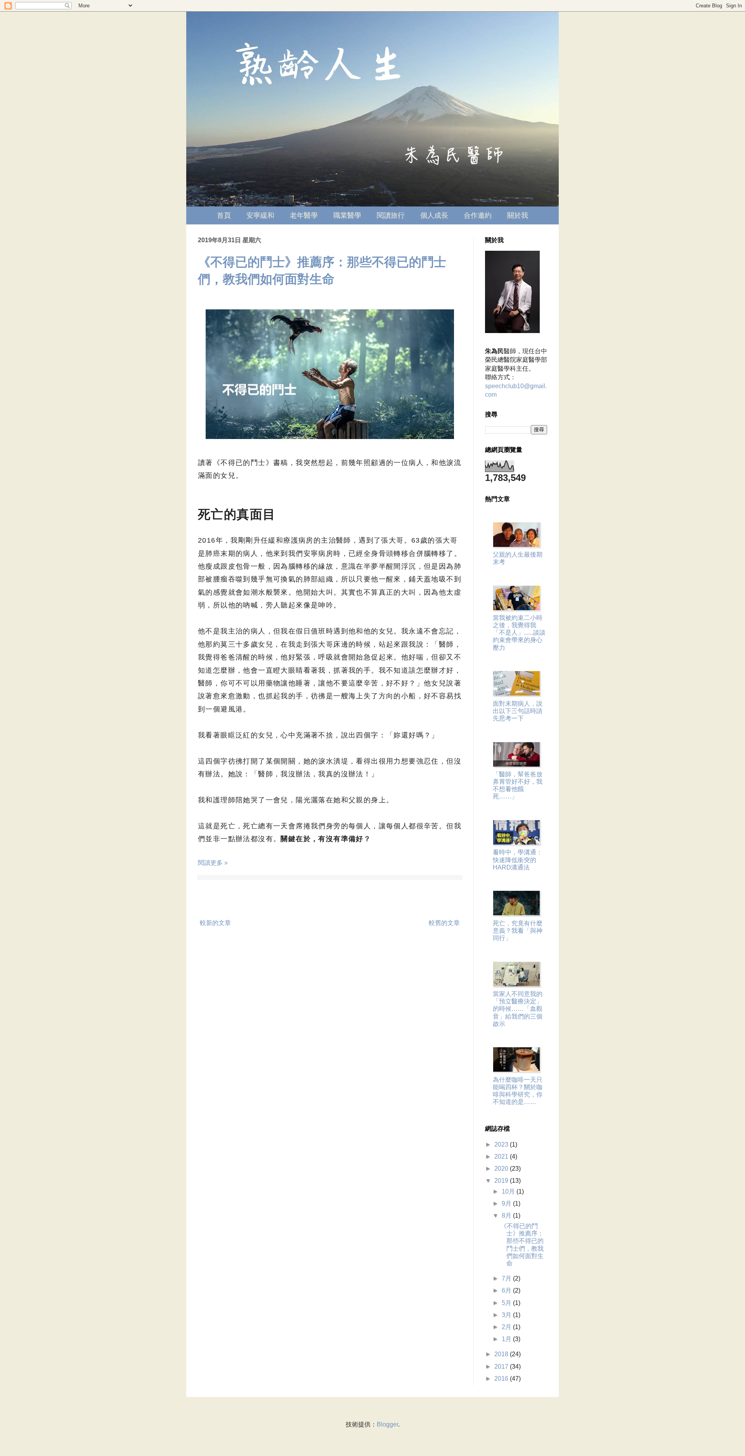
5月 (507, 1303)
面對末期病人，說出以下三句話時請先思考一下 (517, 711)
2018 (502, 1354)
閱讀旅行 (391, 215)
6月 (507, 1290)
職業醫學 (347, 215)
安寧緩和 (260, 215)
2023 (502, 1144)
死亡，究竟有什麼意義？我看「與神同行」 (517, 930)
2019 (502, 1180)
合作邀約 (478, 215)
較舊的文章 (444, 923)
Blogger (387, 1424)
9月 (507, 1203)
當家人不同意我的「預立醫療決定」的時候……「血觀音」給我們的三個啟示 (517, 1009)
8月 (507, 1215)
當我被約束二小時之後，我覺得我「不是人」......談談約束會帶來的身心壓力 (519, 632)
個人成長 (434, 215)
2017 (502, 1366)
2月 (507, 1327)
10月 (509, 1191)
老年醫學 (304, 215)
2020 (502, 1168)
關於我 (517, 215)
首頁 (224, 215)
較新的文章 (215, 923)
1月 (507, 1339)
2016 (502, 1378)
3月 (507, 1315)
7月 (507, 1278)
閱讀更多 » (213, 862)
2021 (502, 1156)
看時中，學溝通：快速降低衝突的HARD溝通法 (517, 859)
